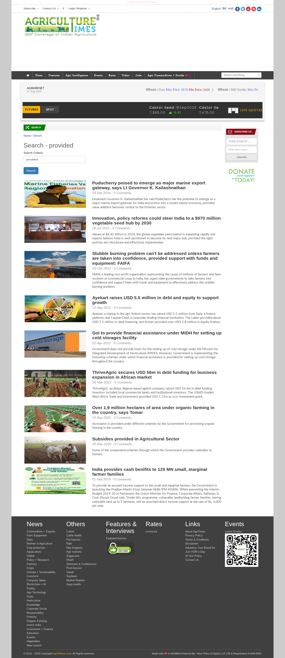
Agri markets (74, 551)
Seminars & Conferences (81, 564)
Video (126, 75)
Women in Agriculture (39, 543)
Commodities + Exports (41, 531)
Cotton (70, 531)
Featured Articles (116, 538)
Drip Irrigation (74, 547)
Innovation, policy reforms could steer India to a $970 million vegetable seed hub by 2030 (156, 220)
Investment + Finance (40, 629)
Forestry (32, 616)
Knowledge (33, 604)
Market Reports (75, 580)
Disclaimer (191, 543)
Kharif (69, 559)
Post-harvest (74, 568)
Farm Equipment (37, 535)
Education (33, 633)
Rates (112, 75)
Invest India (34, 624)
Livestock (32, 576)
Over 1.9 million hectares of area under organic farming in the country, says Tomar (153, 410)
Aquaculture (34, 551)
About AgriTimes (195, 531)
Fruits (30, 596)
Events (98, 75)
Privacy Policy (194, 535)
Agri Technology (36, 592)
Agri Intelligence (77, 75)
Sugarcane (72, 555)
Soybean (71, 576)
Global (30, 555)
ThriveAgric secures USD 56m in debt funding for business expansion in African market (154, 374)
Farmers (32, 564)
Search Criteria (33, 152)
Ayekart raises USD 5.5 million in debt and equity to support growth (155, 300)
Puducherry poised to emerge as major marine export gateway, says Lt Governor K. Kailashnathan (148, 185)
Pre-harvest (73, 539)
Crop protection (36, 547)
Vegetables (33, 641)
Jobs (139, 75)
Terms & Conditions (197, 539)
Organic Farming (37, 621)
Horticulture (33, 600)
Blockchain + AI (36, 584)
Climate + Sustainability (41, 572)
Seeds (70, 572)
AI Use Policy (193, 555)
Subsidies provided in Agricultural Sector (135, 438)
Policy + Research (38, 559)
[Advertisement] (183, 42)
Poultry (31, 588)
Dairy (30, 539)
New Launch (34, 645)
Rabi (69, 543)
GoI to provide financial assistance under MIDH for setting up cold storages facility (157, 335)
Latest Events (233, 531)
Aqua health (73, 584)
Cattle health (74, 535)
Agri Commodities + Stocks (166, 75)
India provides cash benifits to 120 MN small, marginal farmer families (149, 471)
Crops (30, 568)
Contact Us (192, 559)
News (39, 75)
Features (54, 75)
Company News (36, 580)
